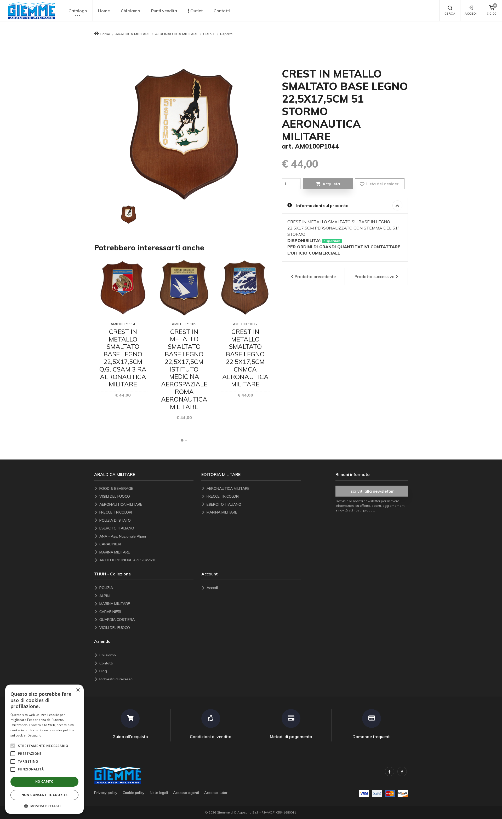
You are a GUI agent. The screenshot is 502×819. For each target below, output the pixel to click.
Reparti (226, 34)
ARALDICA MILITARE (132, 34)
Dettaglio (34, 735)
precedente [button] (315, 276)
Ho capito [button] (44, 781)
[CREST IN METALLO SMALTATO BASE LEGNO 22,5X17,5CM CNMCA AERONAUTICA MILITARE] (245, 287)
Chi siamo (130, 10)
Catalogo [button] (78, 10)
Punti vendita (164, 10)
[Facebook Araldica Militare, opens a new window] (402, 771)
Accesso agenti (186, 792)
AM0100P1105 (184, 324)
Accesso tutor (215, 792)
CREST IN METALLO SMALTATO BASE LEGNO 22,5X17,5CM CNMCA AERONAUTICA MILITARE (245, 358)
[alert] (44, 749)
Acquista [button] (331, 183)
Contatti (222, 10)
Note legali (159, 792)
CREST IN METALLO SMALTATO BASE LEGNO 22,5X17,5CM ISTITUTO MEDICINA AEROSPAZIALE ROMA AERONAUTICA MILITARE (184, 369)
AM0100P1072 (245, 324)
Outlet (196, 10)
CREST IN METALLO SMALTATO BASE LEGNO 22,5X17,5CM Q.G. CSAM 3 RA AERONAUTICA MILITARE (122, 358)
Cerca (449, 13)
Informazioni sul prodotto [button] (322, 205)
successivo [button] (375, 276)
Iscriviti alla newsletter (372, 491)
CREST (209, 34)
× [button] (78, 690)
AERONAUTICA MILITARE (176, 34)
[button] (31, 11)
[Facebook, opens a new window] (389, 771)
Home (104, 10)
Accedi (471, 13)
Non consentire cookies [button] (44, 795)
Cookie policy (134, 792)
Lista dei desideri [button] (382, 183)
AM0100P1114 (123, 324)
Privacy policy (105, 792)
